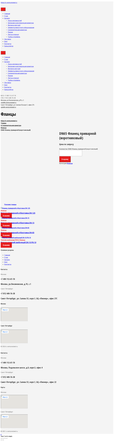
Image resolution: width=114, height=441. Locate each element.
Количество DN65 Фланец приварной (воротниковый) (78, 149)
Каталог (7, 18)
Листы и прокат (13, 34)
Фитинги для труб (14, 25)
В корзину (65, 159)
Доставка (7, 39)
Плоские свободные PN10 (10, 240)
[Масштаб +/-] (6, 438)
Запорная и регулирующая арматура (21, 23)
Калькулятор (8, 46)
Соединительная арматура (17, 30)
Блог (5, 41)
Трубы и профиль (14, 37)
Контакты (7, 44)
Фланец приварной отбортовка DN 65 (17, 232)
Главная (7, 14)
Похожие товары (10, 204)
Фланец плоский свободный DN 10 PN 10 (18, 242)
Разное (10, 32)
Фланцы (70, 163)
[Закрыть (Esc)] (1, 438)
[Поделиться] (3, 438)
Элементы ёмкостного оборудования (21, 28)
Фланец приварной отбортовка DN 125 (18, 213)
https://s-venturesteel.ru (9, 3)
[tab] (10, 204)
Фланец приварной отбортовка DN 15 (17, 223)
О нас (6, 16)
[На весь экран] (5, 438)
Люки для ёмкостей (15, 21)
